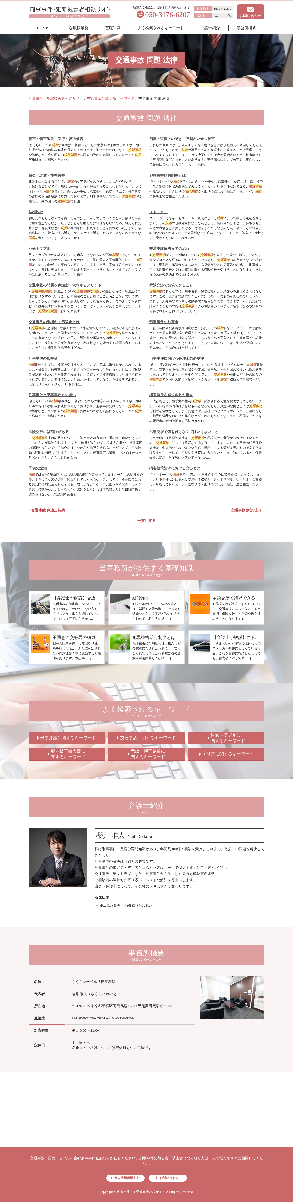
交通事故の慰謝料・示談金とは (54, 322)
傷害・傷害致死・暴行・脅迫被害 (56, 139)
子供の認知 (38, 468)
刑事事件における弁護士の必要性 (176, 358)
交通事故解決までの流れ (169, 248)
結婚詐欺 (36, 212)
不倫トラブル (39, 248)
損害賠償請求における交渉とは (174, 468)
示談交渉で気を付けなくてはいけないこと (184, 432)
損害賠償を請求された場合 (171, 395)
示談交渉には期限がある (49, 432)
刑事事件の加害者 (43, 358)
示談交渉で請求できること (171, 285)
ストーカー (158, 212)
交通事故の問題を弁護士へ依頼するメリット (65, 285)
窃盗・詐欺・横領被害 (47, 175)
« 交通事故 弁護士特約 (47, 510)
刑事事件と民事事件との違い (52, 395)
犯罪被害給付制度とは (167, 175)
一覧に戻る (146, 521)
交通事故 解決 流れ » (247, 510)
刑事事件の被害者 (163, 322)
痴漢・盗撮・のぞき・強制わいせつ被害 (182, 139)
